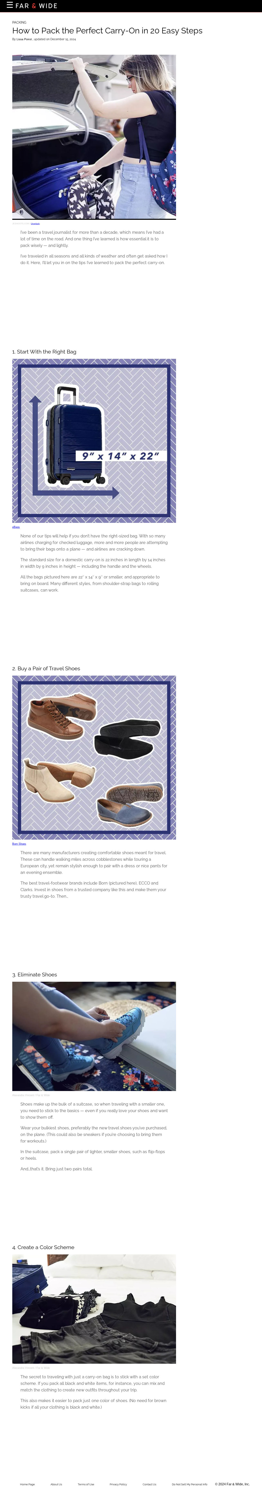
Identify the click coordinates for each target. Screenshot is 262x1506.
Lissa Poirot (25, 39)
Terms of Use (86, 1484)
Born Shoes (19, 843)
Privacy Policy (118, 1484)
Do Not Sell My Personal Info (189, 1484)
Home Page (27, 1484)
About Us (56, 1484)
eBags (16, 527)
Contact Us (149, 1484)
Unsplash (35, 223)
